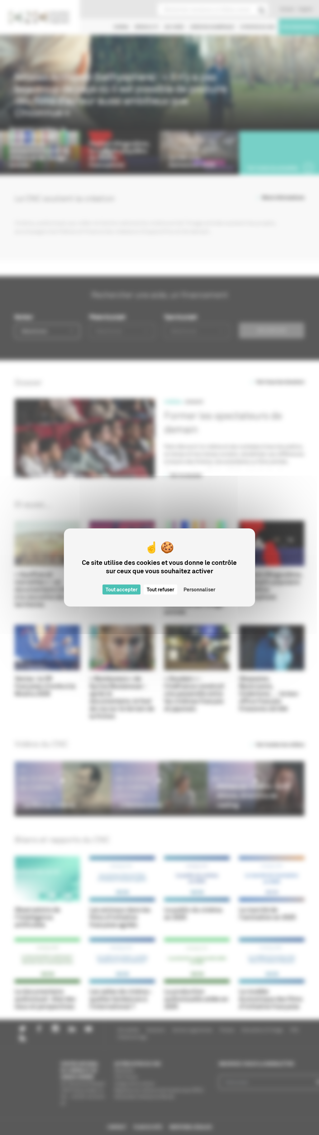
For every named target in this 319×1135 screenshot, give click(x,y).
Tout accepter (121, 589)
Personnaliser (199, 589)
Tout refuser (160, 589)
